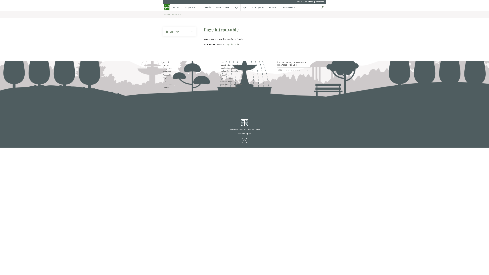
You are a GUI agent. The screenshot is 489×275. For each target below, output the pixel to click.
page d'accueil (232, 44)
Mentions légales (244, 133)
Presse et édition (227, 81)
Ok (307, 70)
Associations (222, 7)
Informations (289, 7)
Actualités (205, 7)
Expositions (224, 75)
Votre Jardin (168, 84)
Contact (166, 87)
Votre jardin (258, 7)
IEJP (244, 7)
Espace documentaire (305, 2)
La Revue (273, 7)
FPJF (236, 7)
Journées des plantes (228, 68)
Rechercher (323, 7)
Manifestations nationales (230, 65)
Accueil (167, 14)
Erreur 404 (176, 14)
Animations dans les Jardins (231, 84)
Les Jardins (190, 7)
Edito (222, 62)
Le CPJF (176, 7)
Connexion (320, 2)
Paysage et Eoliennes (229, 87)
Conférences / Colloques (230, 72)
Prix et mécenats (227, 78)
